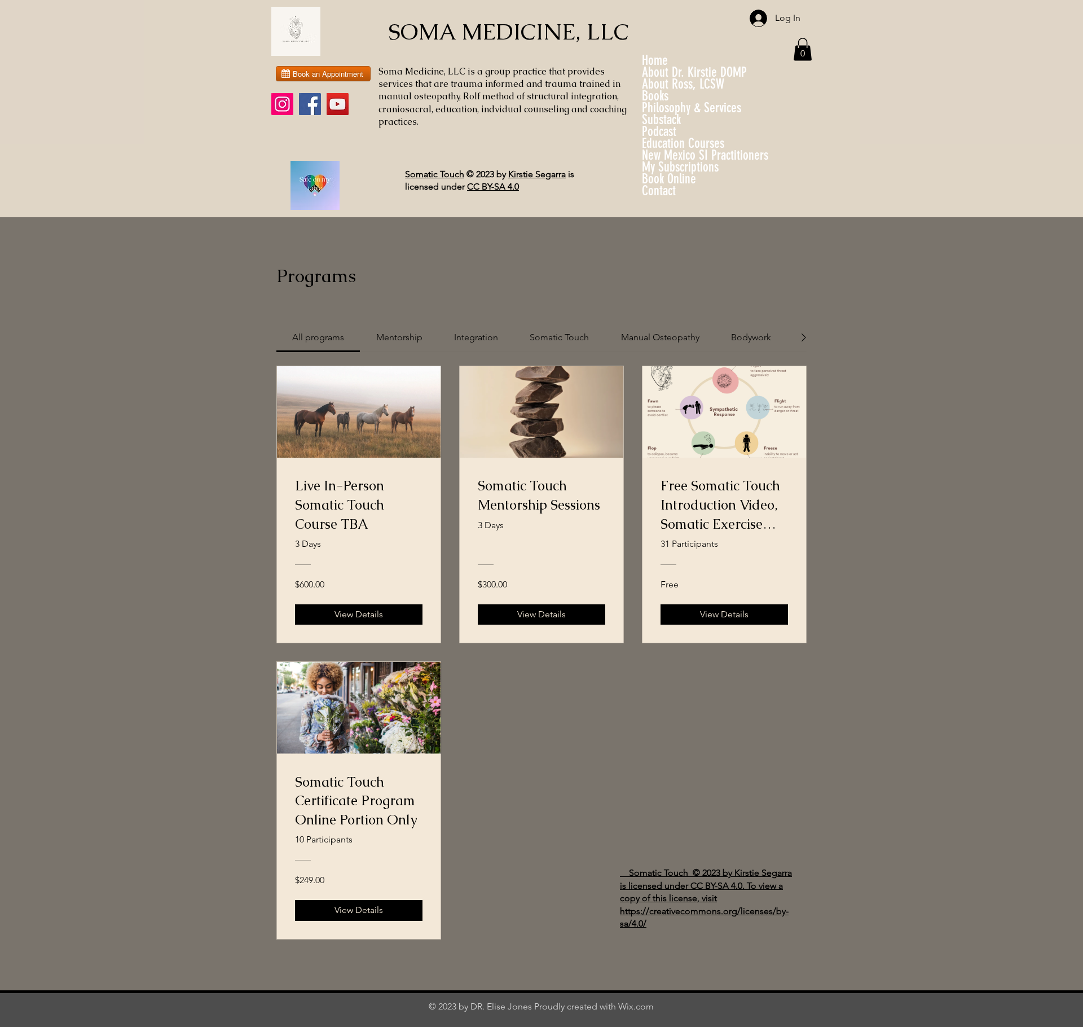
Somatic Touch (434, 174)
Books (655, 96)
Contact (659, 191)
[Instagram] (282, 104)
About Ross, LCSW (683, 84)
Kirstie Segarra (537, 174)
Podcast (659, 132)
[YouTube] (338, 104)
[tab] (318, 337)
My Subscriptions (680, 167)
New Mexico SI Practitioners (705, 155)
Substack (661, 120)
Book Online (669, 179)
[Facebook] (310, 104)
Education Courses (683, 144)
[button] (802, 49)
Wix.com (636, 1006)
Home (655, 61)
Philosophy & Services (691, 108)
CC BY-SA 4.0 (493, 186)
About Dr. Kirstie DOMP (694, 72)
